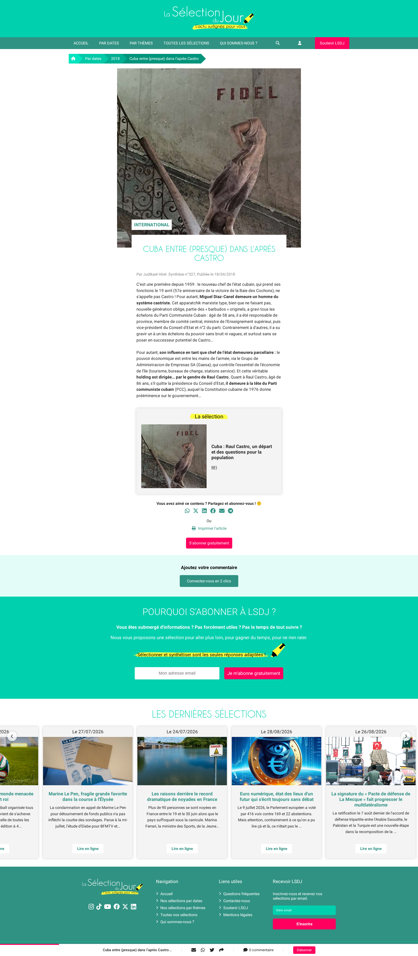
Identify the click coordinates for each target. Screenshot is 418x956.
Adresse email (178, 476)
